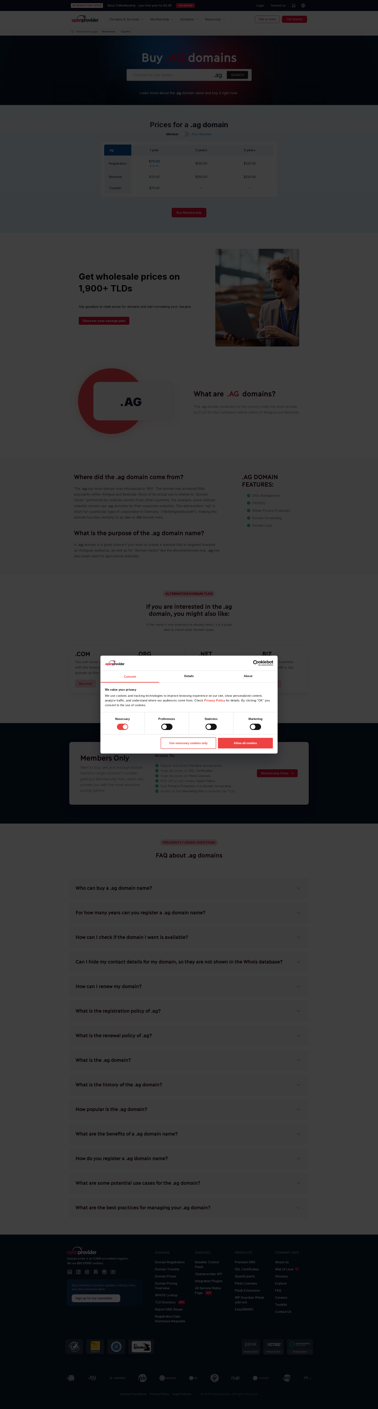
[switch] (166, 727)
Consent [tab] (130, 676)
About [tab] (248, 676)
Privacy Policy (214, 700)
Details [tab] (189, 676)
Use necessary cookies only (188, 743)
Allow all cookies (245, 743)
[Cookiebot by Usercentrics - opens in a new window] (256, 663)
